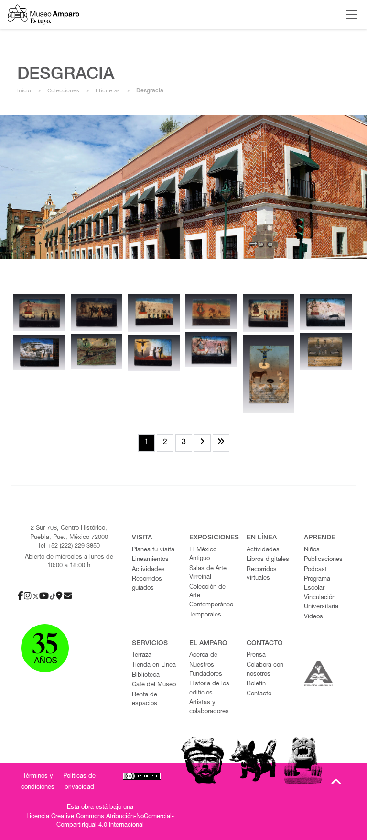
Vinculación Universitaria (321, 602)
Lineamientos (150, 560)
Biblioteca (146, 675)
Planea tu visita (153, 550)
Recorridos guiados (147, 584)
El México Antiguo (202, 554)
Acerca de (203, 655)
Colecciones (63, 90)
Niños (312, 550)
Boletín (256, 684)
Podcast (315, 570)
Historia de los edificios (209, 688)
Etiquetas (108, 90)
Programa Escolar (317, 584)
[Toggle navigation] (349, 14)
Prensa (256, 655)
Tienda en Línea (154, 665)
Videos (313, 617)
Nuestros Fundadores (205, 670)
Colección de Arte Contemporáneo (211, 596)
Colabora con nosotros (265, 670)
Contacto (259, 694)
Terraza (141, 655)
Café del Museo (154, 685)
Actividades (148, 570)
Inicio (24, 90)
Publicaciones (323, 560)
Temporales (205, 615)
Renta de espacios (144, 699)
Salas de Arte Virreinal (208, 573)
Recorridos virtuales (262, 574)
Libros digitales (268, 560)
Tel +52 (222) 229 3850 (69, 546)
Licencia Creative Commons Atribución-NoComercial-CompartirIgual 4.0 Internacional (100, 821)
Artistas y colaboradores (209, 707)
